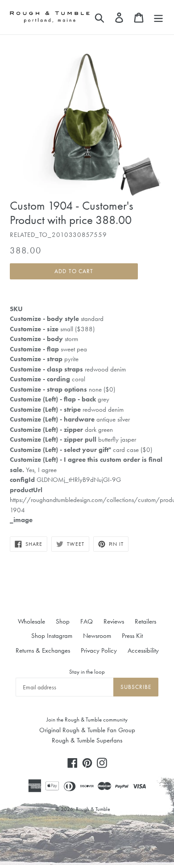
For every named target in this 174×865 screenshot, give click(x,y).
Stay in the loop (87, 672)
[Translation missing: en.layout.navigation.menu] (158, 17)
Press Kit (132, 635)
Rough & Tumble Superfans (87, 740)
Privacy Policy (99, 650)
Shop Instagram (51, 635)
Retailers (145, 621)
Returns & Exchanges (43, 650)
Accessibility (143, 650)
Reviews (114, 621)
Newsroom (97, 635)
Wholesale (31, 621)
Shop (63, 621)
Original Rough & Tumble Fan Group (87, 730)
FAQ (86, 621)
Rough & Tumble (93, 809)
